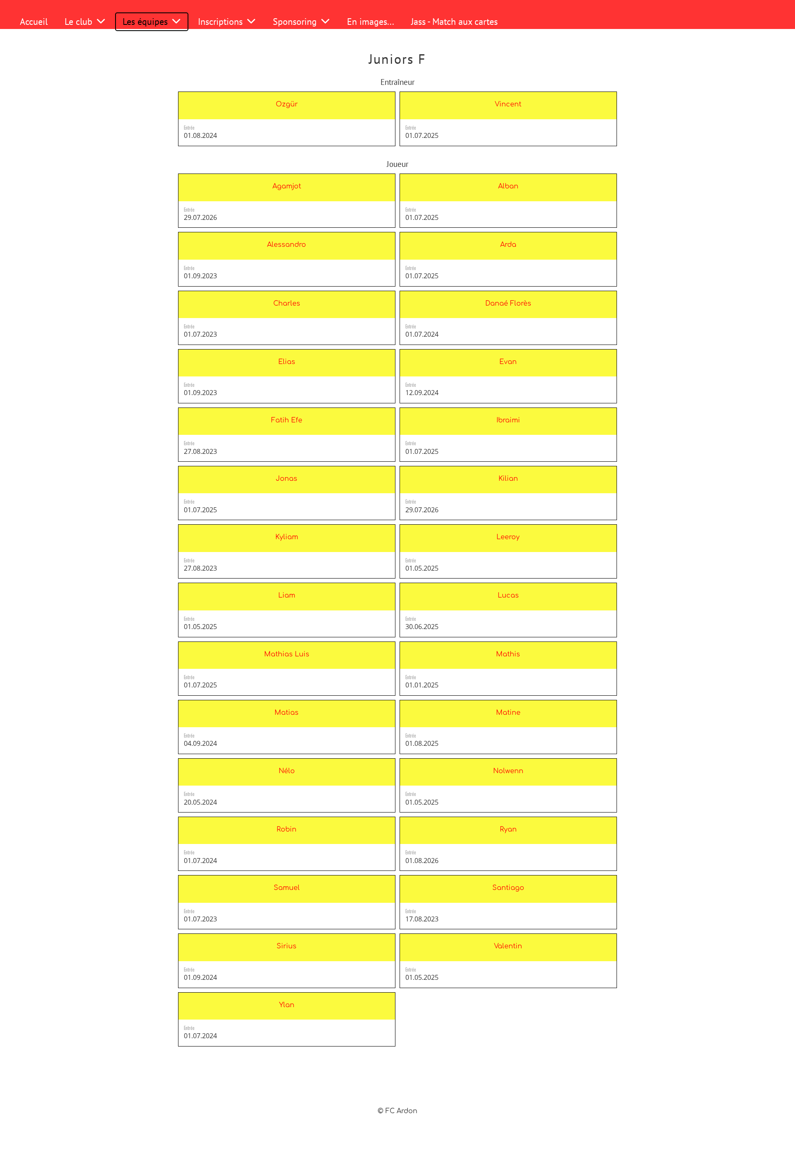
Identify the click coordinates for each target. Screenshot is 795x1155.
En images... (370, 21)
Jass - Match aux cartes (454, 21)
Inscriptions (220, 21)
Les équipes (145, 21)
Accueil (34, 21)
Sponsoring (295, 21)
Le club (78, 21)
